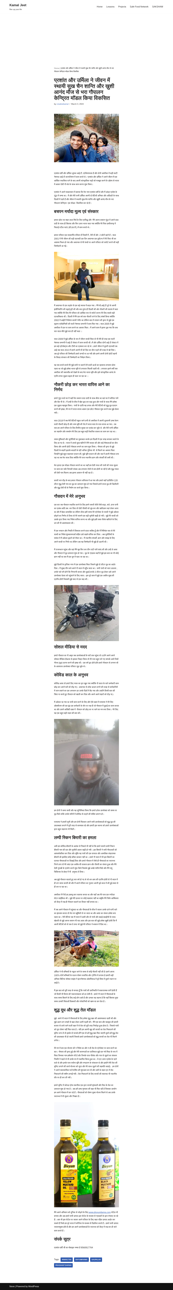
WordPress (33, 1286)
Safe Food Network (139, 7)
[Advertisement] (86, 35)
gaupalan (96, 1260)
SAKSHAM (157, 7)
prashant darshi (63, 1265)
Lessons (110, 7)
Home (100, 7)
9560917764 (66, 1260)
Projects (122, 7)
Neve (12, 1286)
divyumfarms (81, 1260)
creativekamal (63, 104)
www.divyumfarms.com (100, 1212)
